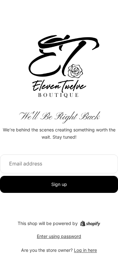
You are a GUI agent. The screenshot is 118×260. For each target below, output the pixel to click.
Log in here (85, 250)
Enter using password (59, 236)
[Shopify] (90, 223)
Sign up (59, 184)
